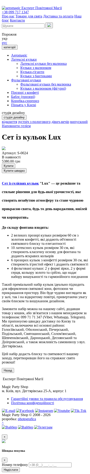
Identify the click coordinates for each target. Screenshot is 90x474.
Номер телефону (15, 465)
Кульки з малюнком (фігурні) (43, 88)
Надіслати (11, 469)
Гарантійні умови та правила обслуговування (47, 399)
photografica (27, 419)
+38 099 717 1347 (15, 12)
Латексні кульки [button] (24, 59)
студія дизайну (14, 117)
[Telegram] (43, 427)
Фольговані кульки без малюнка (45, 84)
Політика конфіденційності (32, 403)
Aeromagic (19, 55)
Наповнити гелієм (16, 126)
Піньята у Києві (23, 105)
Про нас (8, 16)
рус (4, 43)
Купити (8, 166)
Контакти (17, 20)
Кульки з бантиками (36, 76)
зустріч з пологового (34, 122)
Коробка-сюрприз (25, 101)
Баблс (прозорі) (23, 97)
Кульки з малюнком (35, 68)
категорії (10, 47)
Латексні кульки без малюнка (43, 64)
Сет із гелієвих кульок (20, 183)
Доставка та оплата (58, 16)
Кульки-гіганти (32, 72)
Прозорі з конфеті (25, 92)
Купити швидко (14, 170)
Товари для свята (28, 16)
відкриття (9, 122)
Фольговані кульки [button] (26, 80)
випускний (79, 122)
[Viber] (9, 427)
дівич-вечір (60, 122)
